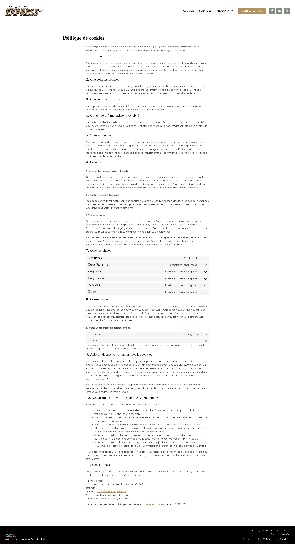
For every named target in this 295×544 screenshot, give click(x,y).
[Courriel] (279, 11)
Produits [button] (223, 10)
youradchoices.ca (96, 379)
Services (205, 10)
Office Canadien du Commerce (39, 539)
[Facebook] (272, 11)
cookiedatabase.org (154, 504)
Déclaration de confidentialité (276, 539)
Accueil (188, 10)
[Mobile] (287, 11)
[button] (231, 11)
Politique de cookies (252, 539)
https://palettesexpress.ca (116, 63)
